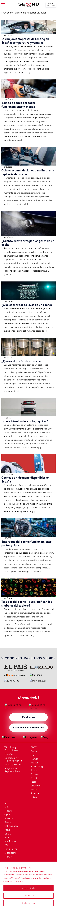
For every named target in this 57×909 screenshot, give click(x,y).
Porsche (8, 818)
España (8, 754)
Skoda (7, 822)
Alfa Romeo (10, 841)
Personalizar (28, 895)
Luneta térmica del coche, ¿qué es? (24, 421)
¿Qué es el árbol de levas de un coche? (26, 305)
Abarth (8, 837)
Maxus (8, 856)
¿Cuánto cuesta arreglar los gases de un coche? (27, 243)
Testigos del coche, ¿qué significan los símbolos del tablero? (26, 603)
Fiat (33, 755)
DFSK (7, 833)
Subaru (35, 774)
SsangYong (37, 766)
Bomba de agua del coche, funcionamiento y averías (18, 105)
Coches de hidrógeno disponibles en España (25, 479)
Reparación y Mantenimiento (13, 759)
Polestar (35, 793)
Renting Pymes (13, 764)
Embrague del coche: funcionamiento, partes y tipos (26, 543)
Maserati (35, 789)
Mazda (8, 810)
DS (6, 845)
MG (6, 803)
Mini (6, 807)
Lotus (34, 797)
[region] (28, 885)
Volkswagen (11, 826)
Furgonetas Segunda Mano (12, 770)
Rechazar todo (29, 903)
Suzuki (34, 778)
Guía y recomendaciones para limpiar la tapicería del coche (27, 172)
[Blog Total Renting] (48, 737)
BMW (34, 747)
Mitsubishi (10, 853)
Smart (34, 770)
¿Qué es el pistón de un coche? (21, 361)
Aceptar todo (28, 888)
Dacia (34, 751)
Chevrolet (36, 785)
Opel (7, 814)
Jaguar (34, 762)
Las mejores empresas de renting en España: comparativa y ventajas (25, 41)
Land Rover (10, 849)
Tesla (33, 782)
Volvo (7, 830)
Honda (34, 759)
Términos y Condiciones (11, 749)
